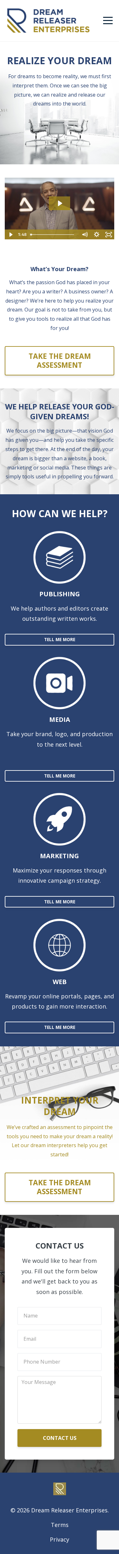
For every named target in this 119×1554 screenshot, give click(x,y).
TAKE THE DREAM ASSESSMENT (60, 360)
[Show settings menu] (96, 234)
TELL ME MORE (59, 639)
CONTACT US (59, 1437)
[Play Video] (10, 234)
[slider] (53, 234)
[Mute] (84, 234)
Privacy (59, 1539)
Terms (60, 1525)
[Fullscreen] (108, 234)
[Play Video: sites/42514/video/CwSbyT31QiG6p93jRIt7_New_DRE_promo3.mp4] (59, 203)
